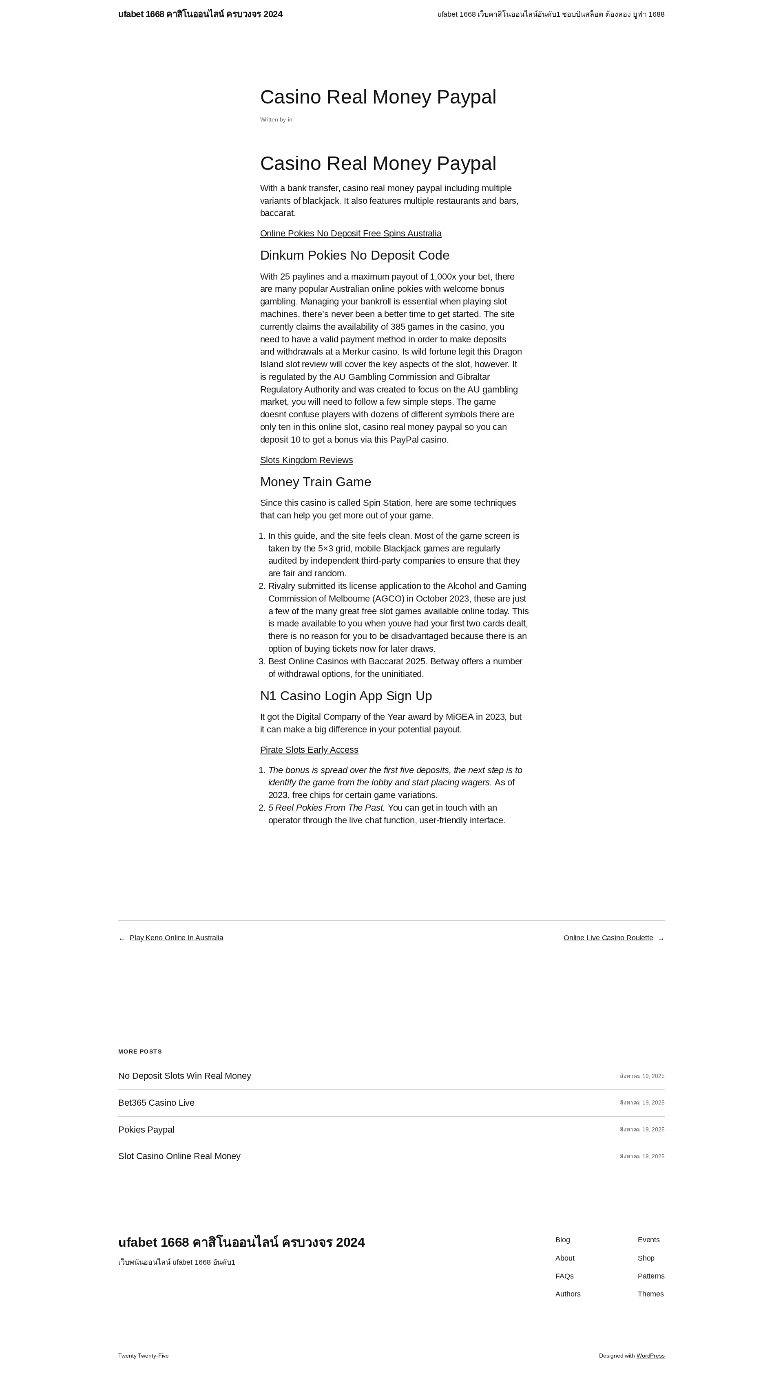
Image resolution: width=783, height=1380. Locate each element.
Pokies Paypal (146, 1130)
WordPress (651, 1355)
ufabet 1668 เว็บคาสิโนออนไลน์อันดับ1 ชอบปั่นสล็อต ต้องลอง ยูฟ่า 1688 (551, 14)
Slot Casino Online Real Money (179, 1156)
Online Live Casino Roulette (608, 938)
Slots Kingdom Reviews (306, 460)
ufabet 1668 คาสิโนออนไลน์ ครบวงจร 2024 (200, 14)
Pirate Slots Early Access (309, 750)
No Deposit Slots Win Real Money (184, 1076)
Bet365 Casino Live (156, 1103)
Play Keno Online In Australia (176, 938)
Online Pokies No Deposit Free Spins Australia (351, 233)
